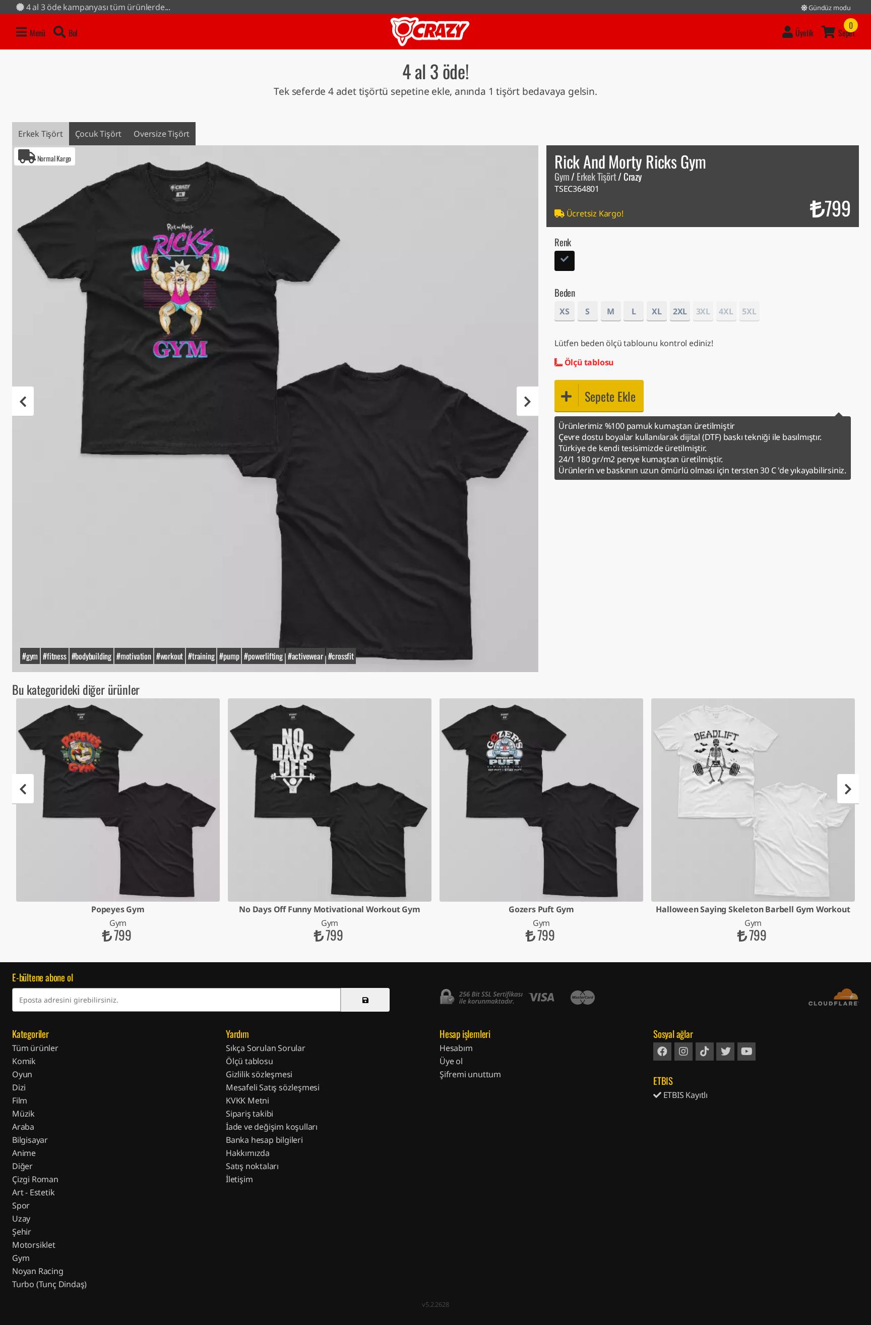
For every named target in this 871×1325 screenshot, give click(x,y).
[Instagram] (683, 1051)
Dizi (19, 1087)
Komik (24, 1061)
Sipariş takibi (249, 1113)
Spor (21, 1205)
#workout (169, 656)
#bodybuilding (91, 656)
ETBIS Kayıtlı (684, 1094)
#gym (30, 656)
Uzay (21, 1218)
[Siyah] (564, 262)
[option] (275, 408)
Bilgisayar (30, 1139)
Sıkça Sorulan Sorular (265, 1048)
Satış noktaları (252, 1166)
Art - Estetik (33, 1192)
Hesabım (456, 1048)
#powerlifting (263, 656)
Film (19, 1100)
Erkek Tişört (40, 133)
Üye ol (451, 1061)
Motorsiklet (33, 1244)
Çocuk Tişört (98, 133)
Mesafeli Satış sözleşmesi (273, 1087)
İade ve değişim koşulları (272, 1126)
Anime (24, 1152)
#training (201, 656)
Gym (561, 176)
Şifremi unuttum (470, 1074)
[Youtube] (746, 1051)
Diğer (22, 1166)
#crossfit (341, 656)
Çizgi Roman (35, 1179)
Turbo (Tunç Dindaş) (49, 1284)
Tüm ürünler (35, 1048)
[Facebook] (662, 1051)
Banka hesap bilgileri (264, 1139)
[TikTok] (705, 1051)
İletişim (239, 1179)
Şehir (21, 1231)
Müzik (23, 1113)
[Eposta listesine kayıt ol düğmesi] (365, 1000)
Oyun (22, 1074)
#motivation (133, 656)
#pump (229, 656)
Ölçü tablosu (588, 362)
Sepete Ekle (610, 396)
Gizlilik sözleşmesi (259, 1074)
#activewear (305, 656)
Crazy (430, 31)
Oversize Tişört (162, 133)
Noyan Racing (38, 1271)
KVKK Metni (247, 1100)
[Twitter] (725, 1051)
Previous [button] (23, 402)
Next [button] (527, 402)
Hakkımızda (248, 1152)
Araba (23, 1126)
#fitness (54, 656)
